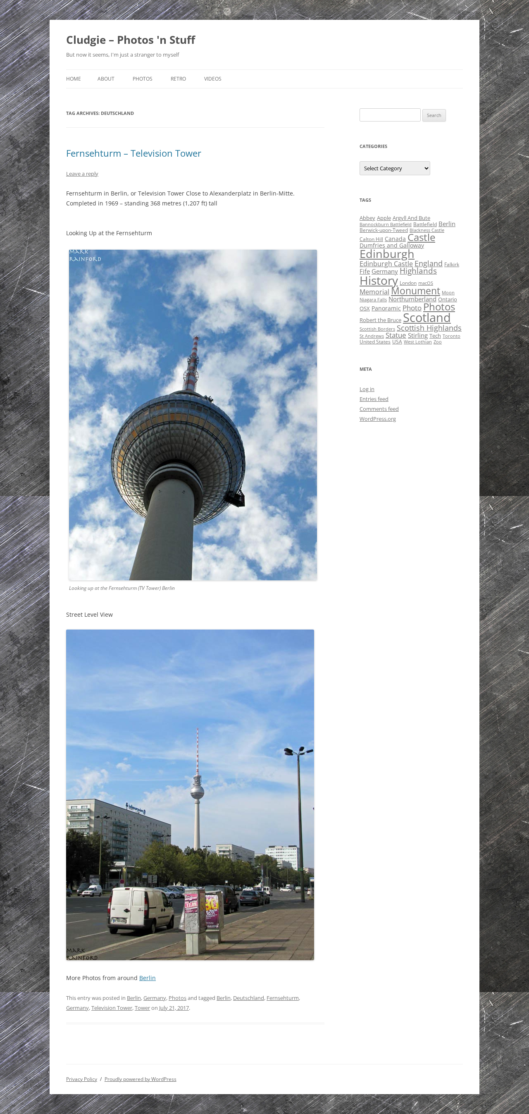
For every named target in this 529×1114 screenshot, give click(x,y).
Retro (178, 78)
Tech (435, 335)
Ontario (447, 299)
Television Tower (111, 1007)
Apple (384, 218)
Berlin (147, 978)
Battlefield (425, 224)
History (379, 280)
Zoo (438, 342)
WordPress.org (378, 418)
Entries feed (374, 399)
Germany (154, 998)
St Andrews (372, 336)
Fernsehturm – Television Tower (133, 153)
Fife (365, 271)
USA (397, 341)
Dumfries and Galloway (392, 245)
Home (73, 78)
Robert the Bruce (380, 320)
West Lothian (418, 342)
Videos (213, 78)
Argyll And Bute (411, 218)
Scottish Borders (377, 329)
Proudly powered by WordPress (140, 1079)
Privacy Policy (81, 1079)
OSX (365, 308)
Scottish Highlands (429, 327)
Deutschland (248, 998)
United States (375, 341)
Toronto (451, 336)
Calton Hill (371, 239)
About (106, 78)
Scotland (427, 317)
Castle (421, 237)
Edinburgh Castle (386, 263)
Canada (395, 239)
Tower (142, 1007)
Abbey (367, 218)
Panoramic (386, 308)
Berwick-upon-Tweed (384, 230)
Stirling (418, 335)
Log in (367, 389)
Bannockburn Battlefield (386, 224)
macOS (425, 283)
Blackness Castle (427, 230)
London (408, 282)
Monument (415, 290)
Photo (412, 307)
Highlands (418, 270)
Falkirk (451, 264)
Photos (143, 78)
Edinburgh (387, 253)
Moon (448, 293)
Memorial (374, 291)
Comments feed (379, 409)
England (429, 263)
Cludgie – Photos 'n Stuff (130, 39)
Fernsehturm (283, 998)
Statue (396, 335)
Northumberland (412, 299)
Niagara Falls (373, 300)
